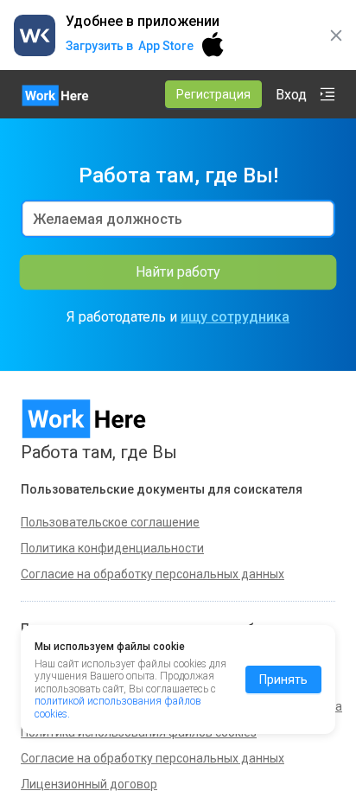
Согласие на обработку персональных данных (152, 758)
